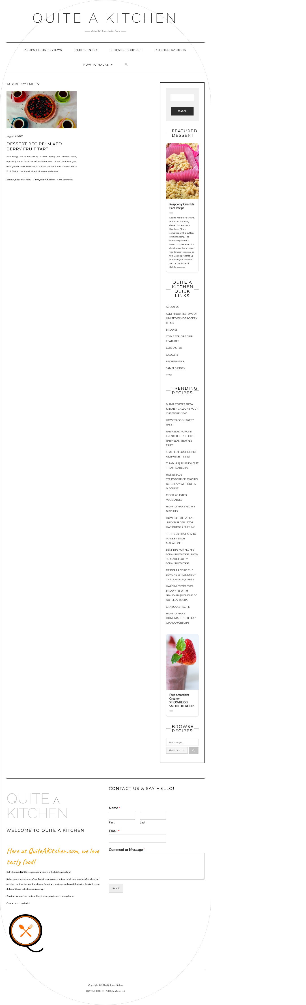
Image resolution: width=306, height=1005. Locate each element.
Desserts (20, 179)
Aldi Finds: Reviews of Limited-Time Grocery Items (181, 318)
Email (114, 831)
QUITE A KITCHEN (96, 991)
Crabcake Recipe (178, 606)
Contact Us (174, 347)
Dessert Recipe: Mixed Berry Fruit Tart (34, 146)
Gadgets (172, 354)
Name (114, 808)
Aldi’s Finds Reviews (43, 49)
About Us (172, 306)
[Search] (193, 750)
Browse (171, 329)
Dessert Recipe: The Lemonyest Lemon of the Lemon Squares (181, 575)
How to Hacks (96, 64)
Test (169, 375)
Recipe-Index (175, 361)
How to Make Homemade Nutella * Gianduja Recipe (181, 618)
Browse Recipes (125, 49)
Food (28, 179)
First (112, 822)
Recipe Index (86, 49)
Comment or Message (127, 849)
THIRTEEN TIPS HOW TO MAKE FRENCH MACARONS (181, 538)
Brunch (10, 179)
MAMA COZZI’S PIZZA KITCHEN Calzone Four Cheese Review (182, 408)
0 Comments (66, 179)
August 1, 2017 (14, 136)
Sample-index (175, 368)
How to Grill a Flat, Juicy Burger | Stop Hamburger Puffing (180, 522)
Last (142, 822)
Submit (116, 888)
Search (182, 111)
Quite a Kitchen (105, 18)
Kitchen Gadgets (170, 49)
